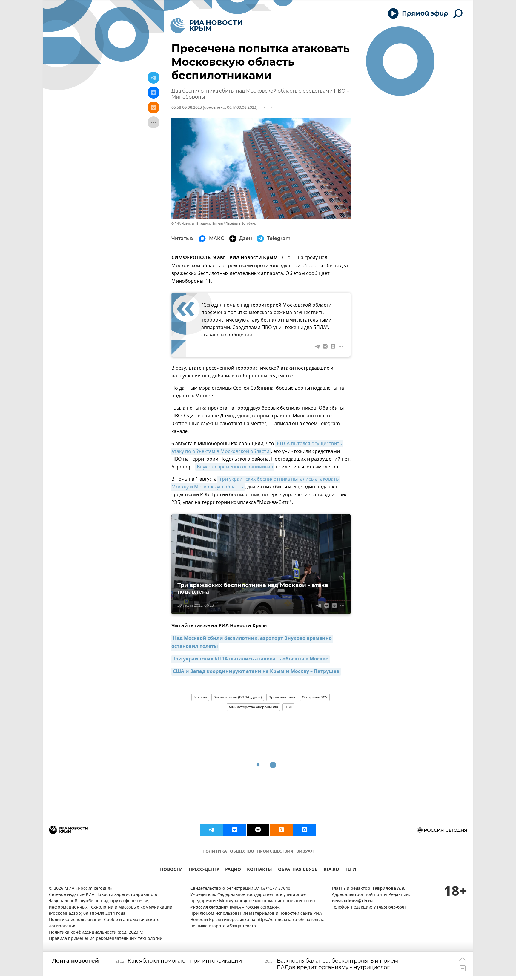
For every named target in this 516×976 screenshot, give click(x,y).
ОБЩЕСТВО (242, 851)
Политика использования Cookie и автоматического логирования (104, 923)
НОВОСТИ (171, 870)
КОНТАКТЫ (259, 870)
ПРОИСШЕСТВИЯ (275, 851)
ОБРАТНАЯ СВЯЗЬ (298, 870)
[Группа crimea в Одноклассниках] (281, 830)
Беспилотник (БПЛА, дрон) (238, 697)
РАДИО (233, 870)
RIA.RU (331, 870)
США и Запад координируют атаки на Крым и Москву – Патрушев (256, 672)
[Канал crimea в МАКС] (304, 830)
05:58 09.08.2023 (186, 107)
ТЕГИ (350, 870)
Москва (200, 697)
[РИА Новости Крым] (206, 25)
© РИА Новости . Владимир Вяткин (197, 223)
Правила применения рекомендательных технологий (105, 938)
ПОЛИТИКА (214, 851)
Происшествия (281, 697)
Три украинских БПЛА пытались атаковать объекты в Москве (250, 659)
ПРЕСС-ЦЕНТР (204, 870)
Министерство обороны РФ (253, 707)
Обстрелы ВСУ (315, 697)
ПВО (288, 707)
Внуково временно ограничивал (235, 467)
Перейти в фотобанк (240, 223)
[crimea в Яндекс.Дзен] (258, 830)
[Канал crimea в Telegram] (211, 830)
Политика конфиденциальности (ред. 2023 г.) (96, 932)
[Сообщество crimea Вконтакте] (234, 830)
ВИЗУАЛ (305, 851)
